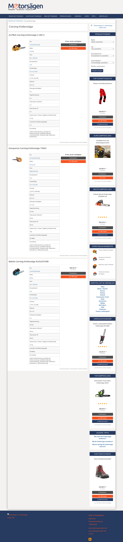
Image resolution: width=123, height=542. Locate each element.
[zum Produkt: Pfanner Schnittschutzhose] (102, 96)
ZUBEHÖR (78, 16)
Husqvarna (102, 301)
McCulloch (102, 305)
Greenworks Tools (102, 297)
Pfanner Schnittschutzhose (102, 83)
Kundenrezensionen (102, 124)
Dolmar (102, 293)
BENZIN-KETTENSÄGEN (16, 16)
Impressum (92, 518)
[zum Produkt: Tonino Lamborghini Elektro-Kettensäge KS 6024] (102, 336)
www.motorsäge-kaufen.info (97, 531)
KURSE (87, 16)
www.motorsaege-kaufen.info (98, 528)
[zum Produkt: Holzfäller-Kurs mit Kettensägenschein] (102, 151)
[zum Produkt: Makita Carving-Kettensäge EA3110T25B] (18, 272)
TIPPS (94, 16)
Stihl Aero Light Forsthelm (106, 264)
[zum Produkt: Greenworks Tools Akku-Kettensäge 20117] (102, 393)
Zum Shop (102, 178)
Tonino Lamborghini (102, 311)
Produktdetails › (73, 44)
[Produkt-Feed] (90, 539)
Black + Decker (102, 289)
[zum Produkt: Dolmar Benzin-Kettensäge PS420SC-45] (102, 203)
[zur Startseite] (29, 6)
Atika (102, 287)
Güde (102, 299)
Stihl (102, 307)
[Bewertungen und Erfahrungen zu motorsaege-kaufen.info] (102, 26)
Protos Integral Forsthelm (106, 250)
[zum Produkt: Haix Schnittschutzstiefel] (102, 472)
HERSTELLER (103, 16)
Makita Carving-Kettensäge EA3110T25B (29, 261)
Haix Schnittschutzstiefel (102, 459)
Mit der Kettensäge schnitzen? (102, 441)
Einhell (102, 295)
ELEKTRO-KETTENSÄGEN (33, 16)
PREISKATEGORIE (65, 16)
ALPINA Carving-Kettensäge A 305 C (27, 35)
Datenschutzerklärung (96, 521)
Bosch (102, 291)
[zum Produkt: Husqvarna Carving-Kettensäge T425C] (18, 159)
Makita (102, 303)
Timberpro (102, 309)
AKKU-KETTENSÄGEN (50, 16)
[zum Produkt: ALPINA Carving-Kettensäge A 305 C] (18, 48)
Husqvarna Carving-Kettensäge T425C (28, 148)
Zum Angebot (73, 48)
